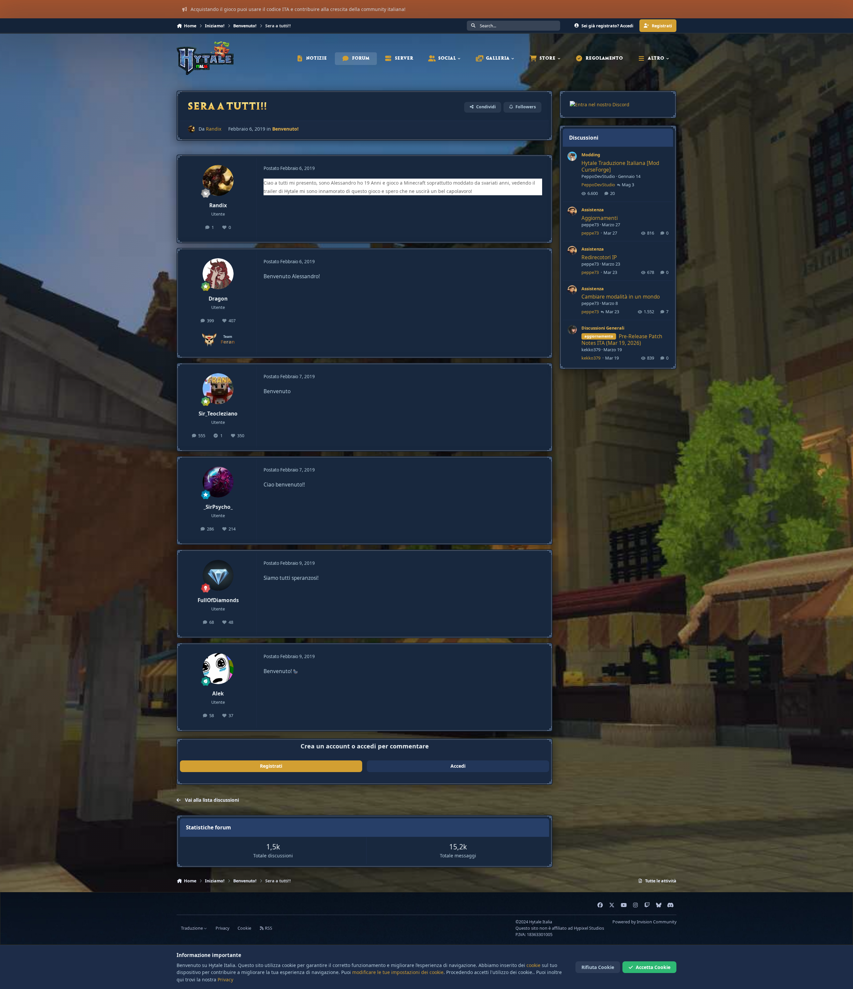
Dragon (218, 298)
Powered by (644, 922)
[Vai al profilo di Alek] (218, 668)
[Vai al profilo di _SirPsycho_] (218, 482)
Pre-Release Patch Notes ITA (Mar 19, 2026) (621, 339)
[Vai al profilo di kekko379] (572, 329)
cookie (533, 965)
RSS (268, 928)
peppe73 (590, 224)
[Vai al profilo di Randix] (191, 129)
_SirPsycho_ (218, 506)
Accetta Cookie (653, 967)
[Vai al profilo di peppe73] (572, 211)
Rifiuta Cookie (597, 967)
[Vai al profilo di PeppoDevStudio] (572, 156)
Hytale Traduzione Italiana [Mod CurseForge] (620, 166)
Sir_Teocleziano (218, 413)
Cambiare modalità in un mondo (620, 296)
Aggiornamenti (599, 217)
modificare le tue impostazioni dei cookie (397, 972)
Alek (218, 693)
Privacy (222, 928)
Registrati (271, 766)
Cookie (244, 928)
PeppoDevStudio (598, 176)
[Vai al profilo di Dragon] (218, 274)
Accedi (457, 766)
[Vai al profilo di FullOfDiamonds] (218, 575)
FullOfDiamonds (218, 600)
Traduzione (192, 928)
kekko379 (590, 350)
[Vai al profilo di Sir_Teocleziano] (218, 389)
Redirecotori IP (599, 257)
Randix (213, 129)
